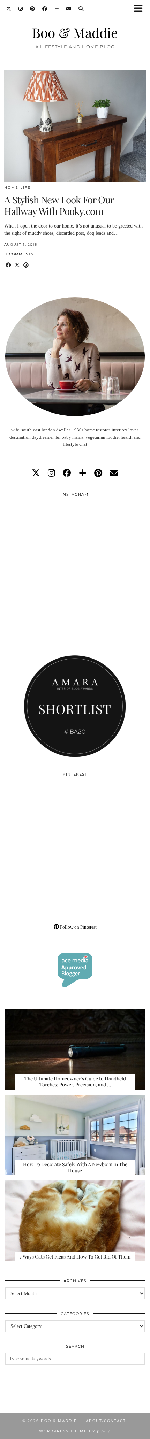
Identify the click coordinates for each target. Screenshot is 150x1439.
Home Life (17, 187)
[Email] (69, 9)
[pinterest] (98, 473)
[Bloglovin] (56, 9)
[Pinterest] (32, 9)
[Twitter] (9, 9)
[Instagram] (20, 9)
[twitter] (36, 473)
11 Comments (18, 254)
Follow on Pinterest (78, 927)
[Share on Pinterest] (26, 265)
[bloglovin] (83, 473)
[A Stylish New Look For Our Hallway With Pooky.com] (75, 125)
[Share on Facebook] (8, 265)
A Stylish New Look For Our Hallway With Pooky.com (59, 205)
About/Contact (106, 1420)
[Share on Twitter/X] (17, 265)
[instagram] (51, 473)
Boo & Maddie (75, 32)
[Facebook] (44, 9)
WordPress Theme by (75, 1431)
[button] (140, 9)
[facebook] (67, 473)
